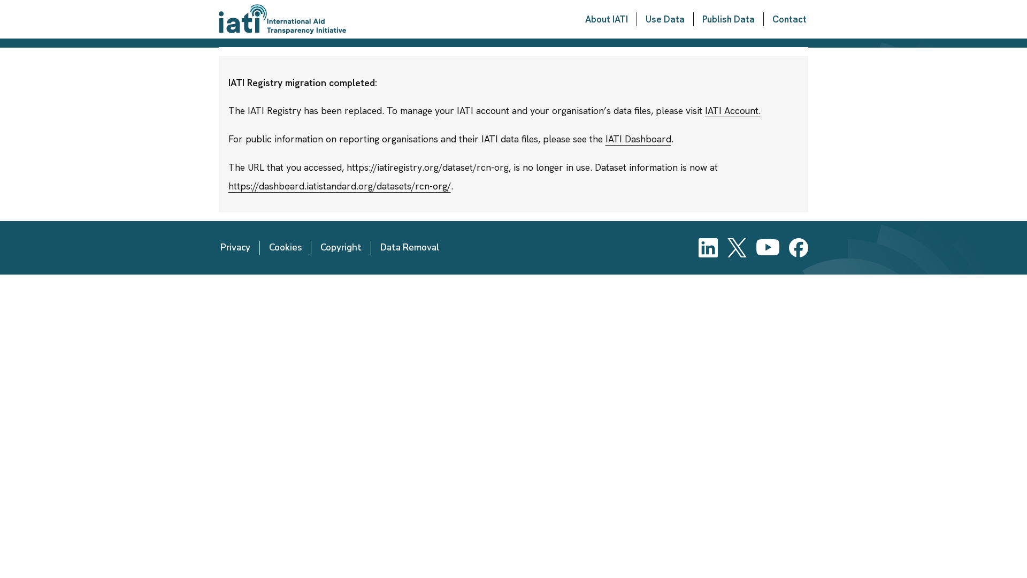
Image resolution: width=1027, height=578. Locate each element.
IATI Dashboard (638, 139)
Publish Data (728, 19)
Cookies (285, 247)
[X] (737, 247)
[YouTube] (767, 247)
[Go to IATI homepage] (282, 19)
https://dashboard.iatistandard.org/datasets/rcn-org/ (339, 186)
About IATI (606, 19)
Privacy (235, 247)
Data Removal (410, 247)
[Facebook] (798, 247)
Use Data (665, 19)
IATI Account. (733, 110)
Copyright (341, 247)
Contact (789, 19)
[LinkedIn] (708, 247)
